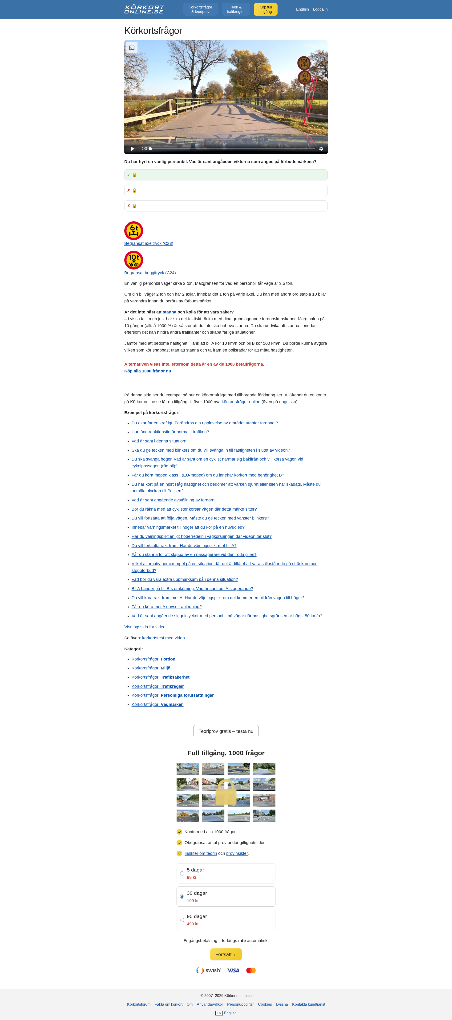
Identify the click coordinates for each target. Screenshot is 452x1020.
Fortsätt (223, 954)
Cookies (265, 1004)
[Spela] (132, 148)
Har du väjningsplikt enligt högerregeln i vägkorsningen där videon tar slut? (202, 536)
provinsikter (237, 853)
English (302, 9)
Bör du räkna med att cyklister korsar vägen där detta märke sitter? (194, 509)
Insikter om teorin (201, 853)
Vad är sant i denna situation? (159, 441)
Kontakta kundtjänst (308, 1004)
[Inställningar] (321, 149)
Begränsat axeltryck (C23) (148, 243)
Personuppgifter (240, 1004)
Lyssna (282, 1004)
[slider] (232, 148)
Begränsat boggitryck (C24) (150, 272)
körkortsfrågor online (241, 401)
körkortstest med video (163, 638)
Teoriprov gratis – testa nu (226, 731)
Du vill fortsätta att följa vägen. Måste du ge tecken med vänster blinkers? (200, 518)
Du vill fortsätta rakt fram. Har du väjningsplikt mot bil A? (184, 545)
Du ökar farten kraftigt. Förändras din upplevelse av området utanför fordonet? (205, 423)
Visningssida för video (144, 627)
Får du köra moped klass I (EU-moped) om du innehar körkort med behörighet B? (208, 475)
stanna (169, 312)
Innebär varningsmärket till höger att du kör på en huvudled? (188, 527)
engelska (287, 401)
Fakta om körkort (168, 1004)
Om (190, 1004)
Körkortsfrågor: (153, 659)
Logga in (320, 9)
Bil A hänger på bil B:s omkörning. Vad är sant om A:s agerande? (192, 588)
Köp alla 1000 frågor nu (147, 371)
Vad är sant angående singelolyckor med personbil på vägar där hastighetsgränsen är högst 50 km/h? (227, 616)
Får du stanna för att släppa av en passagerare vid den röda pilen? (194, 554)
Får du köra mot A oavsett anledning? (167, 606)
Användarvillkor (210, 1004)
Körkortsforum (138, 1004)
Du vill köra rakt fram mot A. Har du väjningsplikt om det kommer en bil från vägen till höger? (218, 597)
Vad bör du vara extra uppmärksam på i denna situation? (185, 579)
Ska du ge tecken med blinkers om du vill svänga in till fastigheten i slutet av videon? (211, 450)
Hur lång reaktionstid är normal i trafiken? (170, 432)
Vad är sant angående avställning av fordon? (173, 500)
